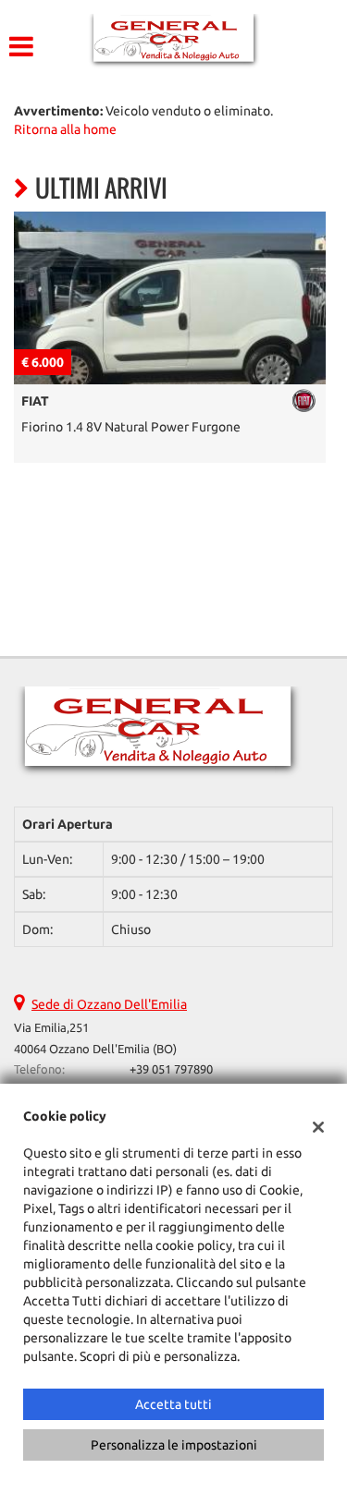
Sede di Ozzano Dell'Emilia (109, 1004)
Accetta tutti (173, 1404)
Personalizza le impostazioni (174, 1445)
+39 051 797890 (171, 1069)
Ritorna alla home (65, 129)
